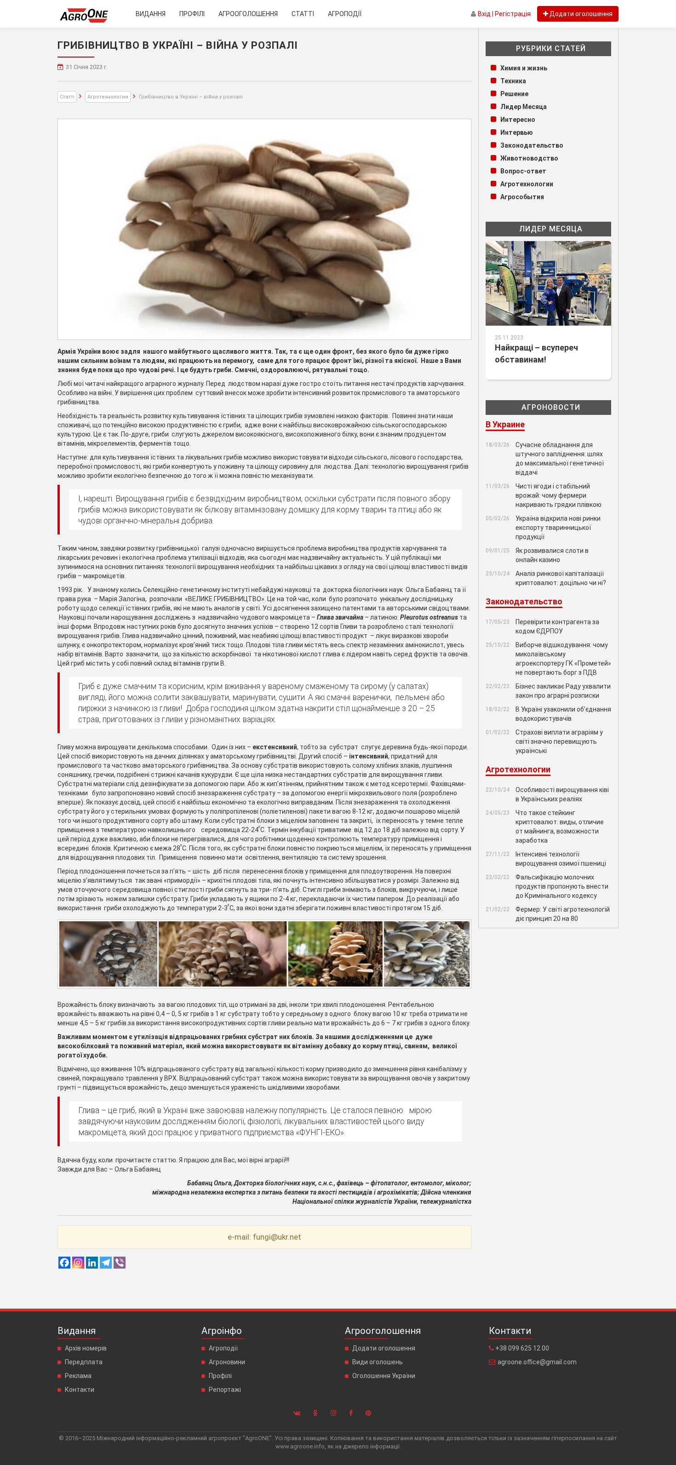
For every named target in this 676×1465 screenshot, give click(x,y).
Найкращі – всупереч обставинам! (536, 353)
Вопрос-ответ (523, 171)
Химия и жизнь (523, 68)
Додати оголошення (383, 1348)
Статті (303, 13)
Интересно (517, 119)
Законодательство (531, 145)
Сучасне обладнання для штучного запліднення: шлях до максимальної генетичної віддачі (560, 458)
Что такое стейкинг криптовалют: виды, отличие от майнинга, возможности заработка (560, 826)
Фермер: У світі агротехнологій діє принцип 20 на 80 (563, 914)
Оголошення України (383, 1375)
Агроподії (344, 13)
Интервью (516, 132)
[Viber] (120, 1263)
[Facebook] (64, 1263)
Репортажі (225, 1389)
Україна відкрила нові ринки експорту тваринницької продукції (558, 527)
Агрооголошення (248, 13)
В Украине (505, 424)
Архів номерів (86, 1348)
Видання (151, 13)
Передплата (84, 1362)
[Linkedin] (92, 1263)
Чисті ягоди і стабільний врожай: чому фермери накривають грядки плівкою (559, 495)
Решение (514, 94)
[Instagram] (78, 1263)
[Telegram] (106, 1263)
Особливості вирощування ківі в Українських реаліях (562, 794)
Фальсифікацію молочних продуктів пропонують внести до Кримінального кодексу (562, 886)
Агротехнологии (107, 97)
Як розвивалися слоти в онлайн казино (552, 555)
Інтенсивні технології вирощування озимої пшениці (561, 858)
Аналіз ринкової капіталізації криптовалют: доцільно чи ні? (561, 578)
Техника (513, 81)
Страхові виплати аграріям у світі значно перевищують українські (559, 741)
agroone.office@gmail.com (537, 1362)
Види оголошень (377, 1362)
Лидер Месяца (523, 106)
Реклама (78, 1375)
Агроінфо (221, 1330)
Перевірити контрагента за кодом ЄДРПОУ (557, 626)
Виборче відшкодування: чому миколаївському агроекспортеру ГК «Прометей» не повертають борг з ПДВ (563, 658)
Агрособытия (522, 197)
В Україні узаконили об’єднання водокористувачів (563, 714)
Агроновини (227, 1362)
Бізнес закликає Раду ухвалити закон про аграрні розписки (563, 691)
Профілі (192, 13)
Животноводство (529, 158)
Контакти (79, 1389)
